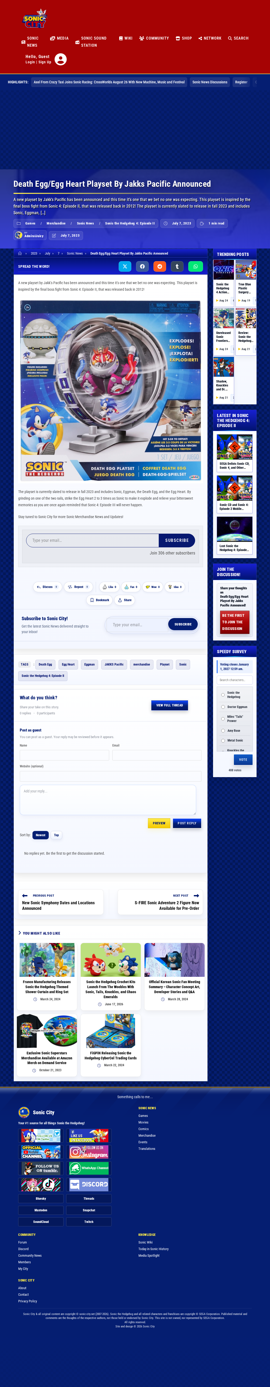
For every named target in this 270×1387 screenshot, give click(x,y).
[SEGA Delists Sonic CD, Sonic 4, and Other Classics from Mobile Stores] (234, 447)
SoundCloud (41, 1222)
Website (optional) (32, 766)
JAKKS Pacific (114, 664)
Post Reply (187, 823)
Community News (30, 1255)
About (22, 1288)
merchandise (141, 664)
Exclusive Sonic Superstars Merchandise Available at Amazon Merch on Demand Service (46, 1058)
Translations (146, 1149)
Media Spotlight (149, 1255)
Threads (89, 1199)
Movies (143, 1122)
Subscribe (177, 540)
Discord (23, 1249)
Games (30, 223)
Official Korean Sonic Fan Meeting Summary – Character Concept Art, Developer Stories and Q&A (174, 987)
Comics (143, 1129)
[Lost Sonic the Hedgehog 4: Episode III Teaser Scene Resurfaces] (234, 529)
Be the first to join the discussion (233, 622)
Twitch (88, 1222)
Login (30, 62)
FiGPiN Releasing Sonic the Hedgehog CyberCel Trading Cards (111, 1055)
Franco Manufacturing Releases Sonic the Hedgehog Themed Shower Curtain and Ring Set (47, 987)
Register (241, 82)
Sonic (183, 664)
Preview (159, 823)
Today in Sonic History (153, 1249)
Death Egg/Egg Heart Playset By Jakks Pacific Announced (129, 253)
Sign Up (44, 62)
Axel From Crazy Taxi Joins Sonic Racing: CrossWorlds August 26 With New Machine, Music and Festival (109, 82)
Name (23, 745)
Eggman (89, 664)
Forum (22, 1242)
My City (23, 1269)
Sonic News (85, 223)
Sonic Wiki (145, 1242)
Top (56, 835)
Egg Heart (68, 664)
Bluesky (41, 1199)
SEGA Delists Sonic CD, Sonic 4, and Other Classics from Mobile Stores (234, 469)
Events (142, 1142)
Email (115, 745)
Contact (23, 1295)
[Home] (20, 253)
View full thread (169, 705)
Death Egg (45, 664)
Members (24, 1262)
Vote (243, 760)
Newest (40, 835)
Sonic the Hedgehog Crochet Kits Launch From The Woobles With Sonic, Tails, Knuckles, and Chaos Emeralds (110, 989)
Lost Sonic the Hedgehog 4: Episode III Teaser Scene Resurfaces (233, 552)
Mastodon (41, 1210)
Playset (165, 664)
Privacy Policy (27, 1301)
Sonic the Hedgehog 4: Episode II (130, 223)
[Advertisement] (135, 130)
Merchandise (56, 223)
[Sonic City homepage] (34, 21)
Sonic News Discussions (209, 82)
